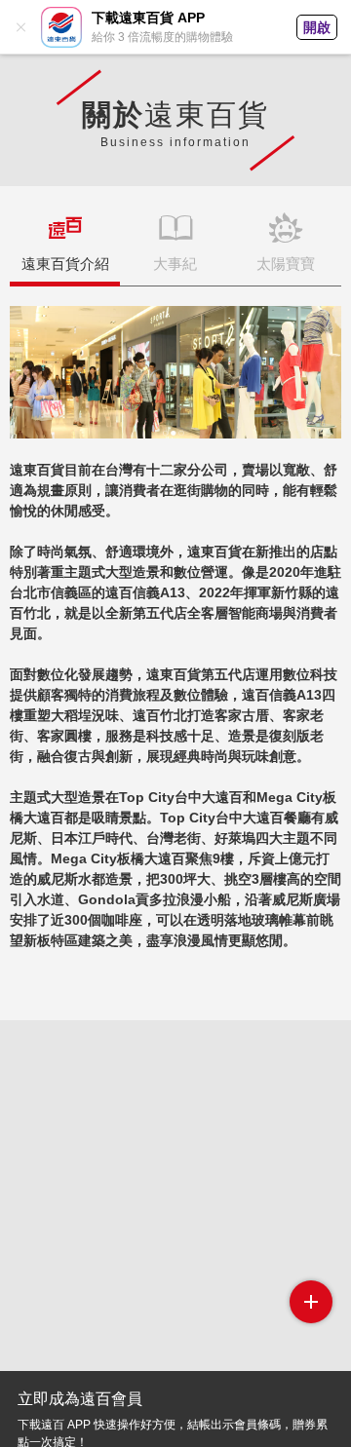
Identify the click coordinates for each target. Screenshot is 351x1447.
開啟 (317, 27)
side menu (311, 1301)
